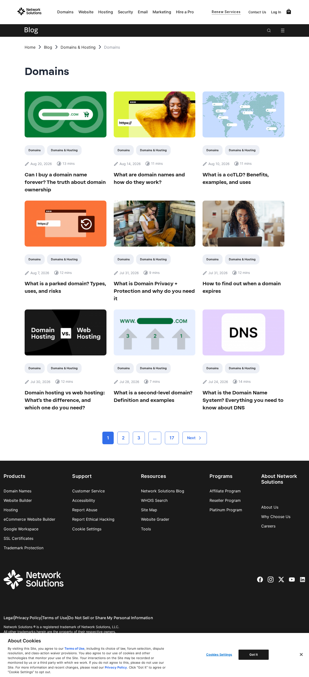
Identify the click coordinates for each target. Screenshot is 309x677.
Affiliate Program (225, 491)
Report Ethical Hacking (93, 519)
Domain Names (17, 491)
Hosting (105, 11)
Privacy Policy (28, 617)
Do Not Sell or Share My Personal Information (110, 617)
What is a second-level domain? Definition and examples (153, 396)
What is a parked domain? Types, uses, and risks (65, 287)
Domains (65, 11)
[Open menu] (283, 30)
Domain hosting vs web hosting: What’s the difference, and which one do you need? (65, 400)
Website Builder (18, 500)
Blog (48, 47)
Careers (268, 526)
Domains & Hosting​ (78, 47)
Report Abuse (84, 509)
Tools (146, 529)
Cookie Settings (86, 529)
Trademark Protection (23, 547)
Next (191, 438)
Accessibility (83, 500)
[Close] (301, 654)
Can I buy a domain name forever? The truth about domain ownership (65, 182)
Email (143, 11)
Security (125, 11)
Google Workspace (21, 529)
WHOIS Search (154, 500)
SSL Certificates (18, 538)
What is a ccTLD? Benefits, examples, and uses (236, 178)
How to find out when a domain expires (242, 287)
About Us (269, 507)
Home (30, 47)
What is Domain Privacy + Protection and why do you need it (154, 290)
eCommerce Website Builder (29, 519)
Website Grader (155, 519)
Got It (253, 654)
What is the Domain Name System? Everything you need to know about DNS (243, 400)
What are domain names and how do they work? (149, 178)
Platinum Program (226, 509)
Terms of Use (54, 617)
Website (85, 11)
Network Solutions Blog (162, 491)
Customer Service (88, 491)
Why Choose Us (275, 516)
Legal (9, 617)
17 (171, 437)
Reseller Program (225, 500)
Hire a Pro (185, 11)
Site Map (149, 509)
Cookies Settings (219, 654)
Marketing (162, 11)
